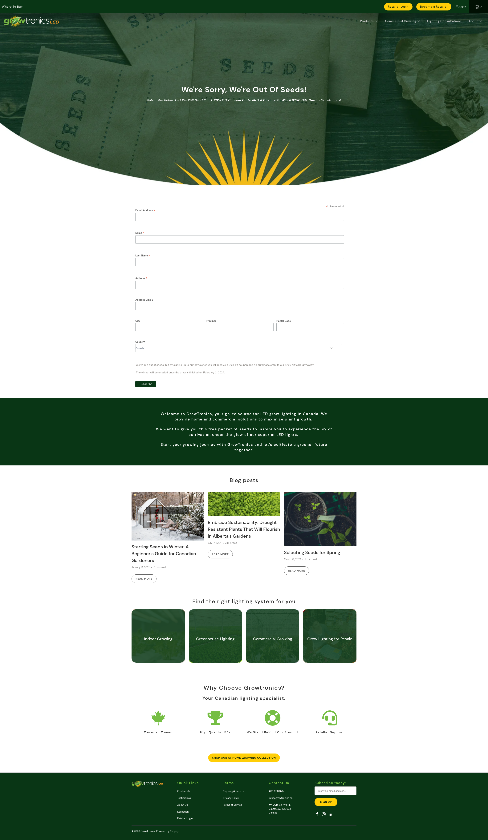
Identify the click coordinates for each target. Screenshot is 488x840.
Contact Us (183, 791)
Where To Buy (12, 7)
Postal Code (283, 321)
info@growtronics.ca (280, 798)
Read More (144, 578)
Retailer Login (398, 7)
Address (141, 278)
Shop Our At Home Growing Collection (244, 757)
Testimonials (184, 798)
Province (211, 321)
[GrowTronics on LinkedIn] (330, 814)
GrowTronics (147, 831)
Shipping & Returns (234, 791)
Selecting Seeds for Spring (312, 552)
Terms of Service (232, 804)
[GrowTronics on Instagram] (324, 814)
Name (139, 233)
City (137, 321)
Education (183, 811)
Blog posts (244, 480)
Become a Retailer (434, 7)
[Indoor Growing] (158, 650)
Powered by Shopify (167, 831)
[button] (369, 21)
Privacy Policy (231, 798)
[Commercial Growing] (272, 650)
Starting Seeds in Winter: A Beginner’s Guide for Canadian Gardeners (164, 553)
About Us (182, 804)
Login (462, 6)
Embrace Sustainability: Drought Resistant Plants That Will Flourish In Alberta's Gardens (244, 529)
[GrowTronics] (31, 21)
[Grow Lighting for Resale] (329, 650)
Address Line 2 (144, 299)
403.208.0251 (276, 791)
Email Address (145, 210)
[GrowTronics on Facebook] (317, 814)
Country (140, 341)
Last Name (142, 255)
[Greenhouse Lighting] (215, 650)
